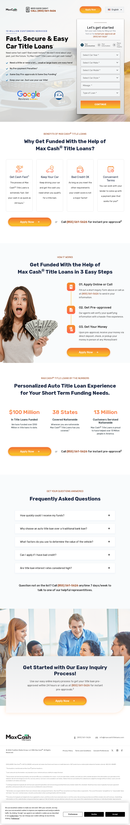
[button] (65, 515)
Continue (100, 104)
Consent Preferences (101, 751)
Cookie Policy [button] (13, 816)
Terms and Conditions (83, 751)
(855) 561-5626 (77, 222)
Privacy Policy (68, 751)
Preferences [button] (15, 818)
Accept (115, 814)
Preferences (73, 814)
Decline (94, 814)
